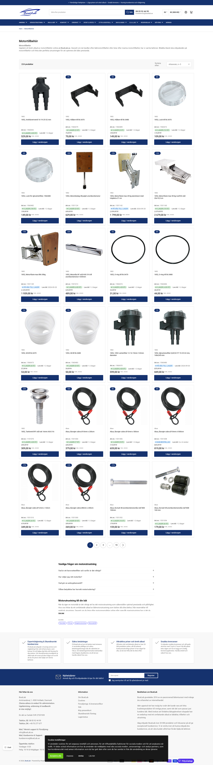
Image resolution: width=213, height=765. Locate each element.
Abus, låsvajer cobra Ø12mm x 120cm (35, 508)
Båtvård (158, 22)
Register (151, 675)
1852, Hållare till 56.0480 (119, 120)
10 (116, 545)
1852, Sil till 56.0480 (73, 353)
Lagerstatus (83, 717)
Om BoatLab (83, 697)
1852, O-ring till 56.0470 (119, 274)
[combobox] (91, 12)
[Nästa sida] (122, 545)
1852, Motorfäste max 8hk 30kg (33, 274)
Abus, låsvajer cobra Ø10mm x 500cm (124, 432)
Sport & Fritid (89, 22)
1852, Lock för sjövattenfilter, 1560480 (36, 196)
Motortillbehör (29, 29)
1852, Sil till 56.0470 (28, 353)
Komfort (63, 22)
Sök (79, 707)
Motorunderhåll (92, 623)
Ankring (22, 22)
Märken (168, 22)
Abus (67, 428)
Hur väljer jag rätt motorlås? (70, 577)
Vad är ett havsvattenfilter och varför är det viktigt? (79, 571)
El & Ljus (133, 22)
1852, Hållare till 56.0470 (75, 120)
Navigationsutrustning (80, 623)
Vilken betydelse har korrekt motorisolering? (76, 589)
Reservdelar (145, 22)
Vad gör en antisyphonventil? (70, 583)
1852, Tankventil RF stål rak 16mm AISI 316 (37, 432)
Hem (20, 29)
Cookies (81, 700)
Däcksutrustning (36, 22)
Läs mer (92, 756)
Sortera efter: (158, 64)
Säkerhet (75, 22)
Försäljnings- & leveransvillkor (90, 704)
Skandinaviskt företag (87, 714)
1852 (23, 116)
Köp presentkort (84, 710)
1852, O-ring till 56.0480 (163, 274)
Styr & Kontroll (105, 22)
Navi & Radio (120, 22)
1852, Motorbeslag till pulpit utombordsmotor (83, 196)
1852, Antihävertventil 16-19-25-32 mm (36, 120)
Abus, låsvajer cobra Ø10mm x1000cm (169, 432)
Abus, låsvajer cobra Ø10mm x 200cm (80, 432)
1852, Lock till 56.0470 (163, 120)
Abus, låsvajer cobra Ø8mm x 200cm (79, 508)
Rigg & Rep (51, 22)
